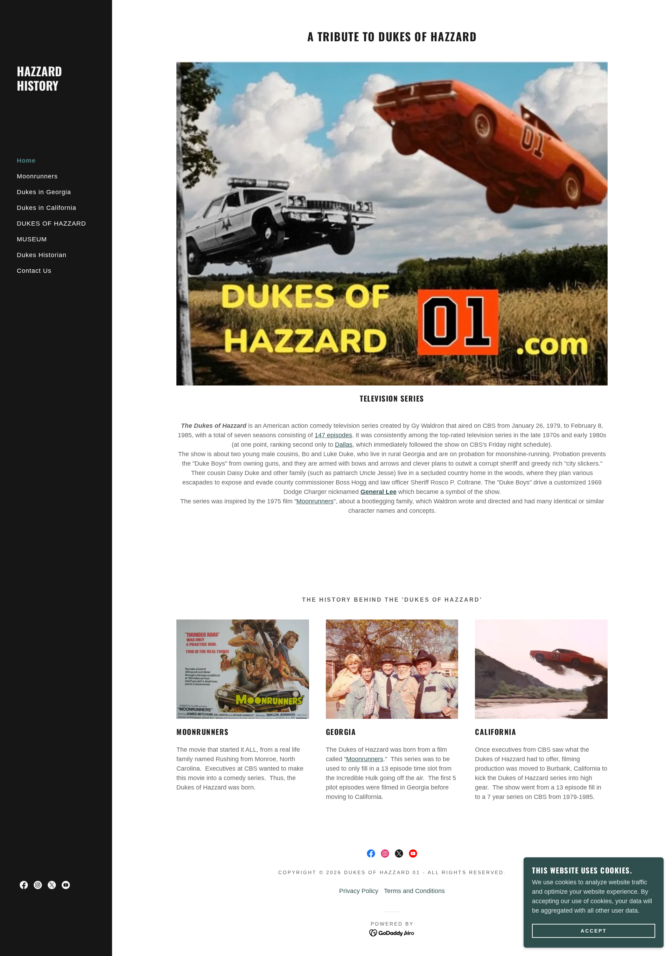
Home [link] (26, 160)
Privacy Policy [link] (358, 890)
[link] (56, 88)
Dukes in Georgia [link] (44, 192)
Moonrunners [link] (37, 176)
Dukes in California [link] (46, 207)
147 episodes (333, 435)
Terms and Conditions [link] (414, 890)
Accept (594, 931)
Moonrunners (315, 501)
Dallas (343, 444)
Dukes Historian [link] (41, 255)
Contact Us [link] (34, 270)
